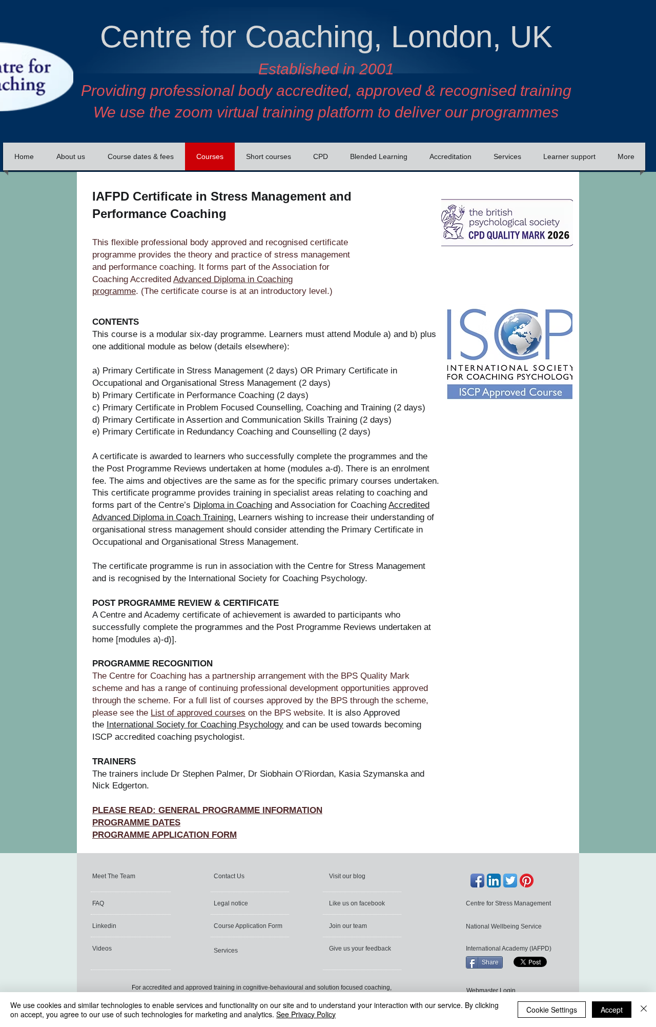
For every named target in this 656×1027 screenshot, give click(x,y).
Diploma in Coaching (232, 505)
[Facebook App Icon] (477, 880)
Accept (612, 1009)
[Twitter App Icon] (510, 880)
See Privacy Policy (306, 1014)
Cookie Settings (551, 1009)
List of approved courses (198, 713)
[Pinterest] (527, 880)
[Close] (644, 1009)
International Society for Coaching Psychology (195, 724)
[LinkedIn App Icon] (494, 880)
